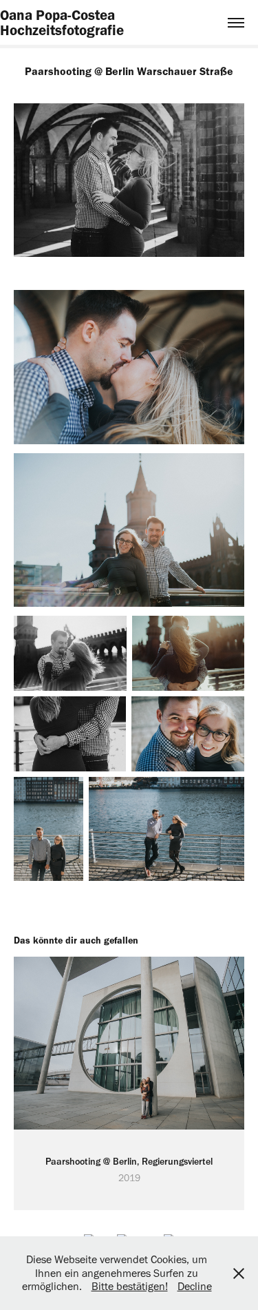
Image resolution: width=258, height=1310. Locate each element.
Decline (195, 1286)
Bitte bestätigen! (130, 1286)
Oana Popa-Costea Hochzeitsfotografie (62, 22)
